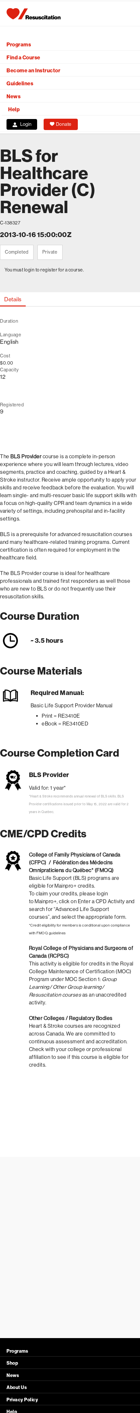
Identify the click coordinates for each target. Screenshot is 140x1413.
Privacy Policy (22, 1400)
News (14, 96)
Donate (64, 124)
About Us (17, 1387)
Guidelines (20, 83)
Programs (19, 45)
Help (14, 109)
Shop (12, 1363)
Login (26, 124)
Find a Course (23, 57)
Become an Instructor (33, 70)
